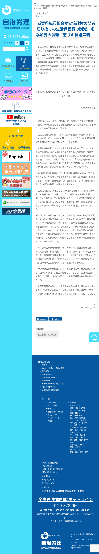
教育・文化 (74, 449)
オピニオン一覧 (52, 405)
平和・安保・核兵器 (77, 435)
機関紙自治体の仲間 (55, 411)
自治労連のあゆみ (48, 377)
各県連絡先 (46, 380)
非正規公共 (79, 410)
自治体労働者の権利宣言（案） (53, 383)
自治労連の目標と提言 (50, 389)
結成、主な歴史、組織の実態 (53, 368)
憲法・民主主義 (76, 415)
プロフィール (47, 365)
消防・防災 (74, 408)
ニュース (39, 15)
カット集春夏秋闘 (50, 462)
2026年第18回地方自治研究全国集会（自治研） (64, 490)
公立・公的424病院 (77, 420)
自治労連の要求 (48, 374)
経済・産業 (74, 417)
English (45, 486)
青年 (82, 408)
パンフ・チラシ (53, 418)
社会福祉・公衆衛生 (47, 334)
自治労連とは (44, 361)
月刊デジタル (53, 414)
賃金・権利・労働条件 (78, 430)
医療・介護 (74, 447)
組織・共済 (74, 413)
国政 (71, 410)
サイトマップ (48, 483)
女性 (82, 417)
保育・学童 (74, 405)
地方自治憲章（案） (49, 386)
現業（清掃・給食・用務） (80, 452)
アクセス (46, 475)
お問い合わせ (48, 479)
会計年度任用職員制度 (78, 427)
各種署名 (51, 421)
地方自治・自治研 (77, 437)
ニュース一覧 (51, 402)
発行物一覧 (50, 408)
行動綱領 (45, 371)
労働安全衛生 (75, 432)
